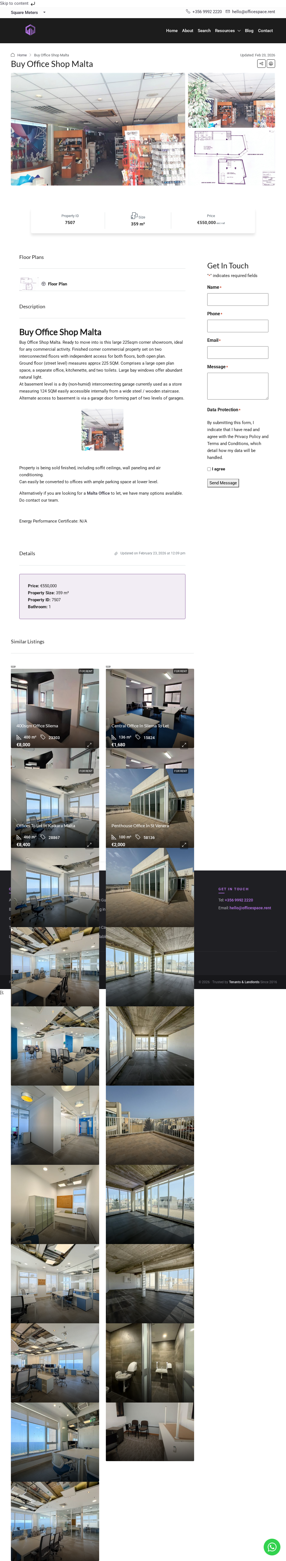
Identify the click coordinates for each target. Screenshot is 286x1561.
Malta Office (98, 493)
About (187, 30)
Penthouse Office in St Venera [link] (140, 825)
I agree (218, 469)
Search (204, 30)
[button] (261, 63)
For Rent (86, 671)
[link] (55, 708)
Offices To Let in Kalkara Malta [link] (45, 825)
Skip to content (15, 3)
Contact (265, 30)
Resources (225, 30)
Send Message (223, 482)
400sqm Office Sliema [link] (37, 725)
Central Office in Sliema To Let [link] (140, 725)
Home (172, 30)
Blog (249, 30)
